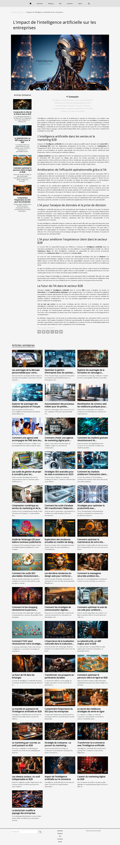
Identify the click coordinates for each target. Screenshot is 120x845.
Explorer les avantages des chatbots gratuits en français (26, 405)
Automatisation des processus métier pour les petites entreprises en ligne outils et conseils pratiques (59, 407)
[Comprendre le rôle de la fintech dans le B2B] (22, 104)
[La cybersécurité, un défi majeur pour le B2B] (22, 130)
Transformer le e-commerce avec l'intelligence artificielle (91, 744)
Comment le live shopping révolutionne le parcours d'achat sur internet (24, 610)
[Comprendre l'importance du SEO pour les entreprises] (22, 190)
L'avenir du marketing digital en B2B (91, 778)
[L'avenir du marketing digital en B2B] (92, 765)
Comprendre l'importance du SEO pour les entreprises (22, 200)
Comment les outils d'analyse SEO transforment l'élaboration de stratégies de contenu (60, 508)
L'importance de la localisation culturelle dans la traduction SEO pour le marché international (59, 645)
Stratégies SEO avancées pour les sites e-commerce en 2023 (59, 473)
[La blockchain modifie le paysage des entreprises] (27, 799)
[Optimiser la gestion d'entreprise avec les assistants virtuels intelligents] (60, 358)
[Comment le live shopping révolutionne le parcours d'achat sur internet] (27, 595)
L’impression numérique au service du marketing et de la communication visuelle (26, 508)
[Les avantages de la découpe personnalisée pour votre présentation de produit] (27, 358)
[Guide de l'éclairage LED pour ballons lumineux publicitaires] (27, 528)
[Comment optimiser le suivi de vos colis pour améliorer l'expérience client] (92, 595)
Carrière (70, 3)
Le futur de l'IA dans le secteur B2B (72, 111)
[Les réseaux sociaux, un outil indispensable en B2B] (27, 765)
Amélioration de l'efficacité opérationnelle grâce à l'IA (72, 103)
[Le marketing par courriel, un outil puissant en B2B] (27, 731)
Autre (80, 3)
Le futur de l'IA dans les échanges (23, 676)
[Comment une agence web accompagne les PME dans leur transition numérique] (27, 426)
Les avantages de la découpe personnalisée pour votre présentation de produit (26, 372)
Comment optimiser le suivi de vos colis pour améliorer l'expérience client (92, 610)
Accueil (13, 12)
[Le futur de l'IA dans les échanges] (27, 663)
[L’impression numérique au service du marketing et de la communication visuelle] (27, 494)
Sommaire (74, 96)
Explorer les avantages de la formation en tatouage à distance (90, 372)
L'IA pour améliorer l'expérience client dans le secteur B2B (72, 108)
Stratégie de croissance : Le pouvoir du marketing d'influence (58, 745)
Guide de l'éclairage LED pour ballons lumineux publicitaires (26, 540)
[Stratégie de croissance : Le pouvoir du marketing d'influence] (60, 731)
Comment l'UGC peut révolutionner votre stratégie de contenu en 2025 (26, 644)
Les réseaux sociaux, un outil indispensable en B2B (26, 778)
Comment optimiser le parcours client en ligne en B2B (22, 170)
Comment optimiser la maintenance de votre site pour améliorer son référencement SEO (90, 543)
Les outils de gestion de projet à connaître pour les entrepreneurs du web (26, 474)
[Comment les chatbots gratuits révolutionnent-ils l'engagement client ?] (92, 426)
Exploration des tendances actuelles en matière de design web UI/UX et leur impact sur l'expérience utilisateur (59, 543)
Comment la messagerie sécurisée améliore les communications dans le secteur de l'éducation (89, 577)
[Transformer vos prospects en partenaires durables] (60, 663)
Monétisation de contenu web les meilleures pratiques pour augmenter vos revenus (92, 406)
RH (60, 3)
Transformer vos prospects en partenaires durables (59, 676)
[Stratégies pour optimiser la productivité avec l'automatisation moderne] (92, 494)
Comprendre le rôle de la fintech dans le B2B (22, 113)
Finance (51, 3)
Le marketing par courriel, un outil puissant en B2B (26, 744)
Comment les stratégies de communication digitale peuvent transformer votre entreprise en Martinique (58, 611)
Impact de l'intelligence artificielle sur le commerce (58, 778)
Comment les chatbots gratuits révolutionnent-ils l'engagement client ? (92, 440)
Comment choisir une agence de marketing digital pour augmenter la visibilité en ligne (60, 440)
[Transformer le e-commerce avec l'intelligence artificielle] (92, 731)
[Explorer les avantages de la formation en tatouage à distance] (92, 358)
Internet (40, 3)
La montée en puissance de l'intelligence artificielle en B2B (27, 710)
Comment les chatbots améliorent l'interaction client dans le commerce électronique (92, 474)
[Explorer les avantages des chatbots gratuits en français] (27, 392)
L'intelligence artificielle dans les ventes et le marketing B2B (72, 100)
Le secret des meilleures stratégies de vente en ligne (90, 710)
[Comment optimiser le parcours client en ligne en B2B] (22, 160)
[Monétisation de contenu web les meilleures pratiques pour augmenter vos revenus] (92, 392)
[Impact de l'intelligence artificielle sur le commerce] (60, 765)
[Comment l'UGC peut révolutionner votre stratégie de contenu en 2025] (27, 629)
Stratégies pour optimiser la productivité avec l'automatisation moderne (91, 508)
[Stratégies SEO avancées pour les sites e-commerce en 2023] (60, 460)
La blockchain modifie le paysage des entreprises (23, 811)
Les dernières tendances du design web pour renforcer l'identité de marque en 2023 (59, 576)
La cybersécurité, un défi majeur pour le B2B (22, 140)
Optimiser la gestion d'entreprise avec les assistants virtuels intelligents (60, 372)
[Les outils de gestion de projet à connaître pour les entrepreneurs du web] (27, 460)
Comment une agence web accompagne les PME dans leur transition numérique (27, 440)
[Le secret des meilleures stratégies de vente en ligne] (92, 697)
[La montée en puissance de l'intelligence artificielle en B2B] (27, 697)
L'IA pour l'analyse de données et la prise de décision (72, 106)
